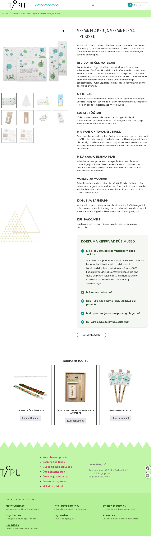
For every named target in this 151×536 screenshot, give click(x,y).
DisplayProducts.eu (114, 505)
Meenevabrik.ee (15, 505)
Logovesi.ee (61, 515)
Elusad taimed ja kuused (57, 467)
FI (146, 5)
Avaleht (4, 13)
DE (135, 5)
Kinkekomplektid (53, 486)
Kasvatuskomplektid (55, 457)
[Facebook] (148, 468)
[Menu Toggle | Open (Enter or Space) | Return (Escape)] (93, 4)
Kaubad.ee (12, 525)
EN (141, 5)
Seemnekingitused (54, 462)
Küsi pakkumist (30, 418)
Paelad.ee (109, 515)
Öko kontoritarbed (18, 13)
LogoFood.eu (13, 515)
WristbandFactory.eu (66, 505)
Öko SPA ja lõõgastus (55, 476)
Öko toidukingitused (55, 481)
